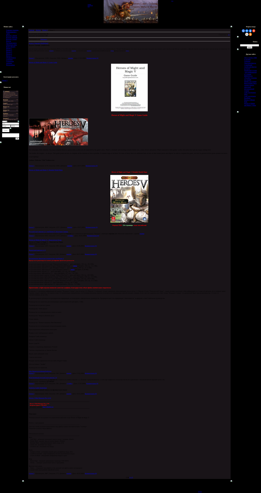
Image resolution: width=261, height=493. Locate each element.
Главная (89, 4)
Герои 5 (4, 80)
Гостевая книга (11, 43)
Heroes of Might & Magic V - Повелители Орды (45, 240)
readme (142, 234)
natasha (70, 58)
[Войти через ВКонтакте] (246, 30)
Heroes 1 (9, 48)
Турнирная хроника (10, 62)
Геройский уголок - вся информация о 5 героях (250, 72)
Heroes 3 (9, 52)
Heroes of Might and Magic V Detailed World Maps (46, 170)
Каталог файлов (11, 37)
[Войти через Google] (246, 34)
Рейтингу (44, 39)
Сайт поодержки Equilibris (250, 97)
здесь (127, 50)
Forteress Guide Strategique (38, 388)
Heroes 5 (9, 56)
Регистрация (90, 5)
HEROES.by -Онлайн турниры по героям (250, 78)
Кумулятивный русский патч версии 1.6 (43, 377)
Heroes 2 (9, 50)
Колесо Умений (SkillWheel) (38, 43)
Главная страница (12, 30)
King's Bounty (10, 47)
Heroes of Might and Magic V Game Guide (43, 62)
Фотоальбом (10, 65)
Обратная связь (11, 45)
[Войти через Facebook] (250, 30)
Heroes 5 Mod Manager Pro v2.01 (40, 398)
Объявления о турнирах (11, 58)
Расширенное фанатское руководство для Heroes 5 (46, 258)
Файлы (38, 30)
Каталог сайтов (11, 36)
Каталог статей (11, 39)
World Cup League (250, 81)
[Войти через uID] (243, 30)
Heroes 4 (9, 54)
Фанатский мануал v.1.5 (37, 250)
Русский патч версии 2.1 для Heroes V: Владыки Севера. (48, 231)
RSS (172, 1)
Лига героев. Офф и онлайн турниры (250, 59)
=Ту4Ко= (70, 236)
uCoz (200, 491)
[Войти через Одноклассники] (250, 34)
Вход (89, 6)
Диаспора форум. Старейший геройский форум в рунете (250, 66)
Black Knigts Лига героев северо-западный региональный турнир (250, 87)
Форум (8, 41)
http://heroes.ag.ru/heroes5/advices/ (40, 371)
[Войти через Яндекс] (253, 30)
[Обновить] (18, 121)
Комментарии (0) (92, 58)
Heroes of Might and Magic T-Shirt (250, 104)
